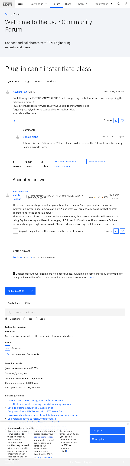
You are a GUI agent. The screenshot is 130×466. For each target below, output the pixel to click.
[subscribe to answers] (7, 347)
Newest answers (97, 161)
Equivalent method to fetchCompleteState (32, 418)
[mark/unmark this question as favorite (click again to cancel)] (15, 120)
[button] (128, 424)
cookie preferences (43, 436)
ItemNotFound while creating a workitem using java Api (39, 404)
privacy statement (43, 457)
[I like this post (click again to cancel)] (116, 120)
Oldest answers (62, 166)
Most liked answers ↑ (65, 161)
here (68, 451)
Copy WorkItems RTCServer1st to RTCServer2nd (35, 411)
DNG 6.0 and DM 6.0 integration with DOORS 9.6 (35, 400)
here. (92, 277)
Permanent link (20, 191)
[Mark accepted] (15, 231)
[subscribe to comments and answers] (7, 354)
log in (29, 257)
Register (17, 257)
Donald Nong (30, 136)
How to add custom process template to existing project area (43, 415)
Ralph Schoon (17, 197)
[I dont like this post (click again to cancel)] (122, 120)
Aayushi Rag (20, 91)
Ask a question (16, 290)
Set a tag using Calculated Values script (30, 407)
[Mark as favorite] (15, 120)
